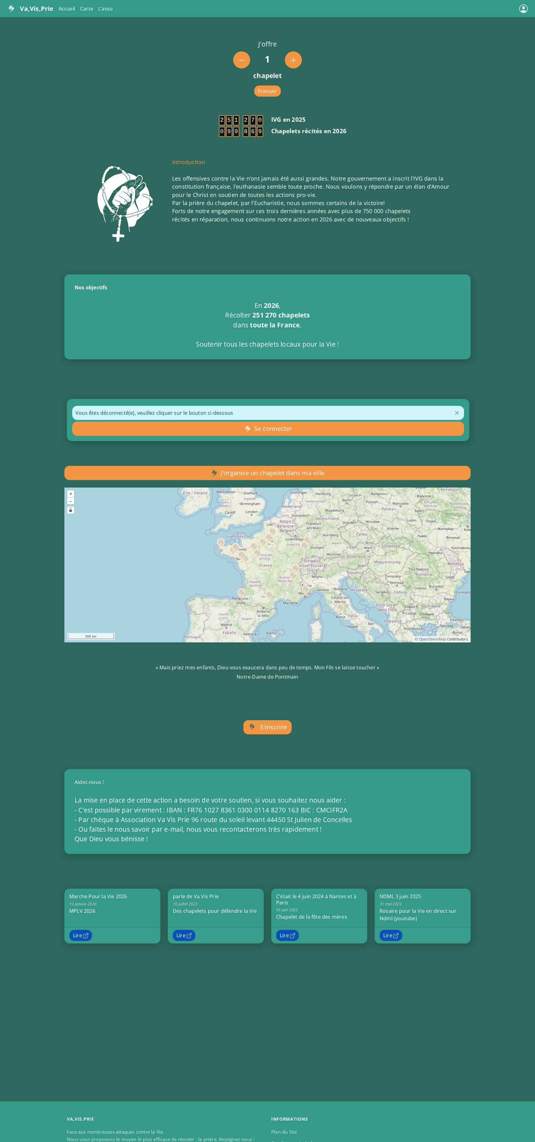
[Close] (457, 413)
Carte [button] (86, 8)
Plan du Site (284, 1132)
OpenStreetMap (432, 639)
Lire (78, 935)
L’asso (105, 8)
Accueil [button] (67, 8)
